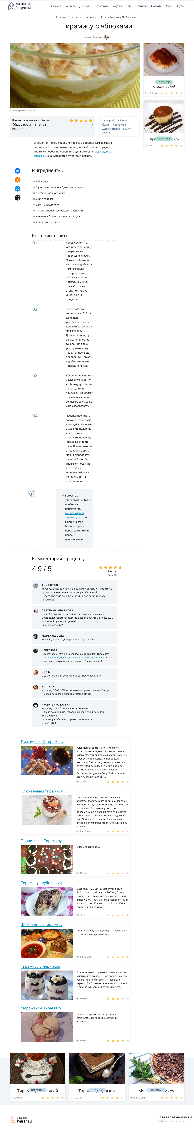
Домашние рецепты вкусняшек (21, 1119)
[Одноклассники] (17, 180)
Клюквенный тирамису (42, 791)
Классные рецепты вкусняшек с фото (19, 6)
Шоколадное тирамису (41, 924)
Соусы (169, 6)
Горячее (70, 6)
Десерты (85, 6)
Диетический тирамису (42, 741)
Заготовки (101, 6)
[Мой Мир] (17, 189)
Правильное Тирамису (41, 841)
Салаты (156, 6)
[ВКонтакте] (17, 171)
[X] (17, 198)
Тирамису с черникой (40, 966)
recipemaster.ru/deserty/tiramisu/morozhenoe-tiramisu (73, 657)
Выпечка (55, 6)
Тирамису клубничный (41, 883)
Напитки (142, 6)
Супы (180, 6)
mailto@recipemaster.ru (171, 1121)
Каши (129, 6)
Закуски (116, 6)
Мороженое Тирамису (41, 1008)
